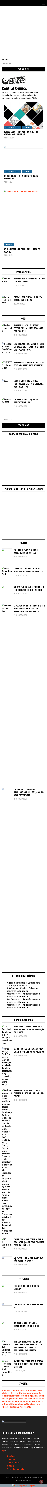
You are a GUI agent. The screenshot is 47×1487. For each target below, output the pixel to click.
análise (16, 1390)
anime (4, 1390)
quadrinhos (11, 1404)
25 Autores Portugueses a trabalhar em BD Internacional (23, 989)
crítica (9, 1395)
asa (21, 1390)
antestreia (10, 1390)
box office (19, 1393)
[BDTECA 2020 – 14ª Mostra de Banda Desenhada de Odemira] (23, 115)
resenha (18, 1404)
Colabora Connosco (13, 1462)
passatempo (37, 1398)
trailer (38, 1404)
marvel (13, 1398)
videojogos (5, 1407)
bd (41, 1390)
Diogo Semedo (12, 993)
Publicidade (11, 1459)
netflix (18, 1398)
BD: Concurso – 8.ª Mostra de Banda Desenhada (21, 177)
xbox (11, 1407)
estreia (23, 1395)
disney (18, 1395)
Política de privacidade (15, 1468)
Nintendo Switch (27, 1398)
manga (8, 1398)
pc (43, 1398)
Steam (28, 1404)
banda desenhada (34, 1390)
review (23, 1404)
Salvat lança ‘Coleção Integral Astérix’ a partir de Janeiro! (23, 984)
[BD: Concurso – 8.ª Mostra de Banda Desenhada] (23, 159)
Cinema (25, 1393)
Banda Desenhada (12, 127)
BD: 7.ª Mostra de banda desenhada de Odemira (22, 250)
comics (4, 1395)
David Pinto (11, 982)
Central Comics (14, 88)
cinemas (31, 1393)
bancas (24, 1390)
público (4, 1404)
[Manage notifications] (41, 1482)
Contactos (10, 1465)
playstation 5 (24, 1401)
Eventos (27, 127)
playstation (6, 1401)
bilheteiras (5, 1393)
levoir (4, 1398)
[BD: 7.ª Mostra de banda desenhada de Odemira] (23, 218)
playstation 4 (14, 1401)
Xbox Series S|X (25, 1407)
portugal (32, 1401)
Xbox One (16, 1407)
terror (33, 1404)
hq (31, 1395)
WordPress (27, 1480)
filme (28, 1395)
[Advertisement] (23, 31)
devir (14, 1395)
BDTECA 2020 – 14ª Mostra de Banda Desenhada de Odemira (21, 133)
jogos (34, 1395)
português (39, 1401)
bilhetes (12, 1393)
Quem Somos (11, 1456)
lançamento (40, 1395)
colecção (37, 1393)
